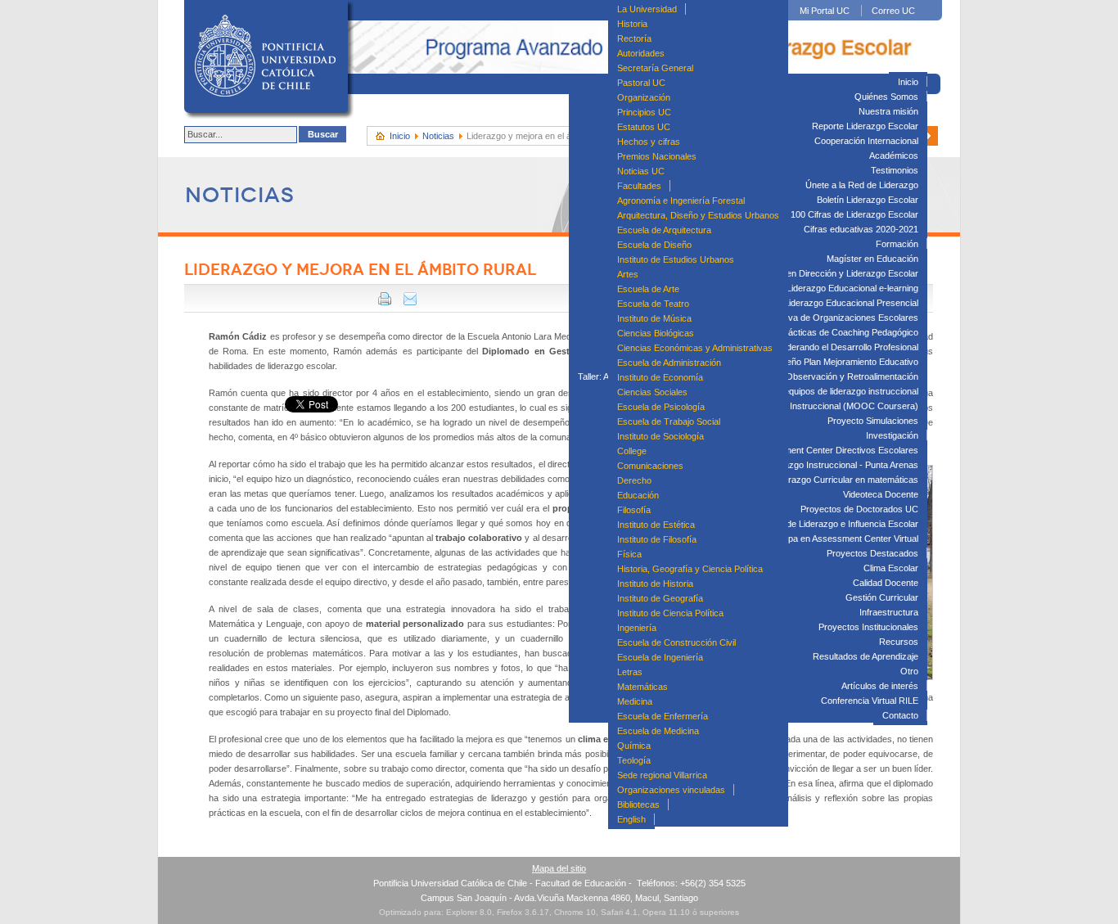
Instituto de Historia (655, 583)
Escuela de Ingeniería (660, 657)
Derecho (634, 480)
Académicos (893, 155)
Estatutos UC (643, 127)
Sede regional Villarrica (662, 775)
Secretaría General (655, 68)
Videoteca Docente (880, 494)
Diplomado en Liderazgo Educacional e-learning (824, 288)
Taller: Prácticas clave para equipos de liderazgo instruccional (796, 391)
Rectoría (634, 38)
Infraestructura (888, 612)
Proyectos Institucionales (868, 627)
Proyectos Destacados (872, 553)
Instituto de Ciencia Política (670, 613)
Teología (634, 760)
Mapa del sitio (559, 868)
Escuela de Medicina (658, 731)
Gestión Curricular (881, 597)
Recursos (898, 642)
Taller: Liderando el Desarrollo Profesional (836, 347)
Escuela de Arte (648, 289)
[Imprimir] (384, 302)
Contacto (900, 715)
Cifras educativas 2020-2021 (861, 229)
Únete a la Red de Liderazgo (861, 185)
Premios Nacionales (656, 156)
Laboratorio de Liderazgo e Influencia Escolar (828, 524)
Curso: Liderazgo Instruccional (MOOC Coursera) (818, 406)
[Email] (410, 302)
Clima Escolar (890, 568)
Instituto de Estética (656, 525)
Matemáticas (642, 687)
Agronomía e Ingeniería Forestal (681, 200)
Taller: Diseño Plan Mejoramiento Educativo (832, 362)
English (631, 819)
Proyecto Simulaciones (872, 421)
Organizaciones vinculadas (671, 790)
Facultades (639, 186)
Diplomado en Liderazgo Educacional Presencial (823, 303)
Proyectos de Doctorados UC (859, 509)
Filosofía (634, 510)
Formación (897, 244)
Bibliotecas (638, 804)
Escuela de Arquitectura (664, 230)
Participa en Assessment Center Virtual (841, 538)
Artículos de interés (879, 686)
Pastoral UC (641, 83)
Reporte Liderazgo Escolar (865, 126)
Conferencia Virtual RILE (869, 700)
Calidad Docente (885, 583)
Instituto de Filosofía (656, 539)
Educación (638, 495)
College (632, 451)
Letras (629, 672)
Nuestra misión (888, 111)
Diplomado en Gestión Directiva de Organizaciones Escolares (795, 317)
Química (634, 745)
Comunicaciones (650, 466)
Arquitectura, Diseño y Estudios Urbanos (698, 215)
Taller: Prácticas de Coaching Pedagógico (835, 332)
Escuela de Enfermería (662, 716)
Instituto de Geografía (660, 598)
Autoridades (641, 53)
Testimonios (894, 170)
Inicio (908, 82)
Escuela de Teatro (653, 304)
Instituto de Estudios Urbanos (675, 259)
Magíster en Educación (872, 259)
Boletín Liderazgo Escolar (867, 200)
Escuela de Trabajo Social (668, 421)
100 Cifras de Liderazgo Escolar (854, 214)
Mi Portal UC (825, 11)
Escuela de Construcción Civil (676, 642)
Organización (643, 97)
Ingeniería (636, 628)
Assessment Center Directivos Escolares (836, 450)
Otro (909, 671)
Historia (632, 24)
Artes (627, 274)
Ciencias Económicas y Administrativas (695, 348)
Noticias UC (641, 171)
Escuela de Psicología (661, 407)
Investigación (892, 435)
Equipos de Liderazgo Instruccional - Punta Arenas (818, 465)
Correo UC (893, 11)
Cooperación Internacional (866, 141)
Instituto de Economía (660, 377)
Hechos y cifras (648, 141)
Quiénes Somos (886, 96)
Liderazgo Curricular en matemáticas (845, 480)
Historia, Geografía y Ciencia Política (690, 569)
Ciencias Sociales (652, 392)
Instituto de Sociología (660, 436)
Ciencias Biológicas (655, 333)
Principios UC (644, 112)
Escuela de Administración (669, 362)
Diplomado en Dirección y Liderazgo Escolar (830, 273)
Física (629, 554)
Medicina (634, 701)
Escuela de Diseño (654, 245)
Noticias (438, 136)
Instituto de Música (654, 318)
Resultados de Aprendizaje (865, 656)
